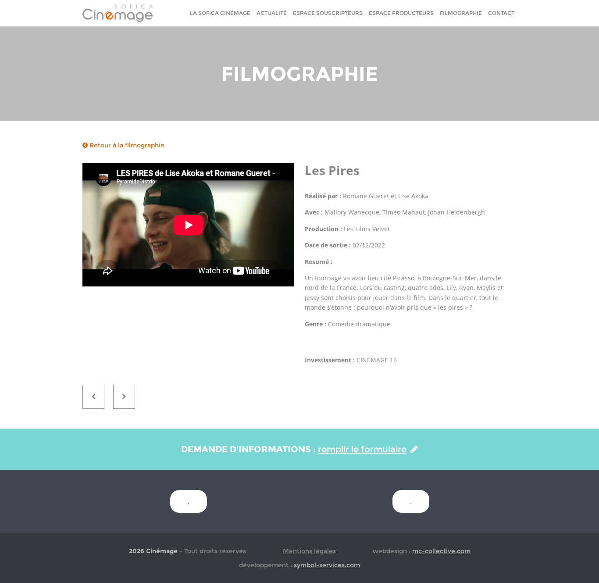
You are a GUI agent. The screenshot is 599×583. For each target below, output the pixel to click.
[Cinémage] (117, 13)
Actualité (272, 13)
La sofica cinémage (220, 13)
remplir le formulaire (362, 449)
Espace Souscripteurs (328, 13)
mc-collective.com (441, 551)
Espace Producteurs (401, 13)
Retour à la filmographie (126, 145)
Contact (501, 13)
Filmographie (461, 13)
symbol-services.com (327, 565)
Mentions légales (309, 551)
